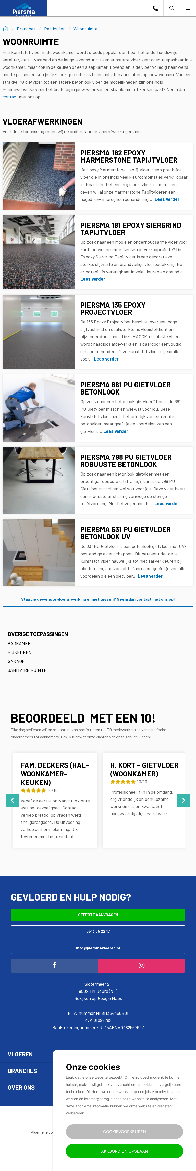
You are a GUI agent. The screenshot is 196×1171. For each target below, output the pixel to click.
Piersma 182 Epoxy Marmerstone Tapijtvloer (128, 156)
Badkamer (19, 643)
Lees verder (167, 199)
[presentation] (12, 800)
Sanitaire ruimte (27, 670)
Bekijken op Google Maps (98, 998)
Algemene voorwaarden (51, 1132)
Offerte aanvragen (98, 914)
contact (10, 96)
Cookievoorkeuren (124, 1131)
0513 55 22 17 (98, 931)
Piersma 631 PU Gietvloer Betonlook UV (125, 533)
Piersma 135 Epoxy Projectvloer (113, 308)
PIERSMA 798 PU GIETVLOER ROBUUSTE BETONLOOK (126, 460)
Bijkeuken (20, 652)
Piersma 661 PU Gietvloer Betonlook (125, 388)
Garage (16, 661)
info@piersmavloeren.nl (98, 947)
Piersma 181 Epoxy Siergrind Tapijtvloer (130, 229)
